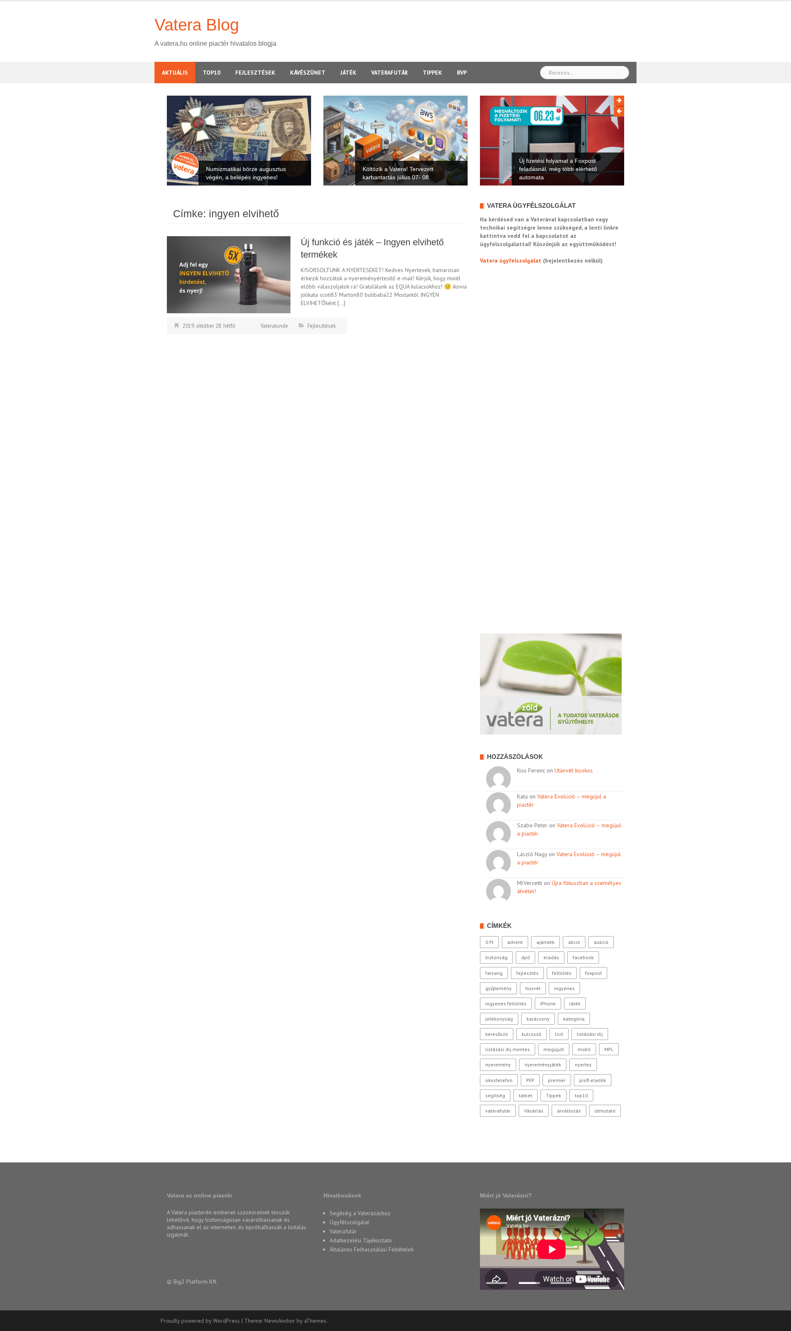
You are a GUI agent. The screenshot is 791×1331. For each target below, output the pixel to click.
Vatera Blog (196, 25)
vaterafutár (497, 1111)
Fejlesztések (255, 72)
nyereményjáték (542, 1064)
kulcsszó (531, 1034)
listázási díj (590, 1034)
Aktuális (175, 72)
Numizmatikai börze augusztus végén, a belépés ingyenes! (246, 173)
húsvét (533, 988)
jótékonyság (499, 1019)
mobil (584, 1049)
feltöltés (561, 973)
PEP (530, 1080)
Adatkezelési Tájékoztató (361, 1240)
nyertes (583, 1064)
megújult (553, 1049)
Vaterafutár (389, 72)
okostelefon (499, 1080)
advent (515, 942)
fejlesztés (527, 973)
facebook (583, 957)
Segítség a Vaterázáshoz (360, 1213)
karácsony (538, 1019)
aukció (601, 942)
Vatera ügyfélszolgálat (510, 260)
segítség (495, 1095)
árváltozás (569, 1111)
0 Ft (489, 942)
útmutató (604, 1111)
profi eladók (592, 1080)
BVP (462, 72)
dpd (525, 957)
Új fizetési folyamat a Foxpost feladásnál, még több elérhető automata (558, 169)
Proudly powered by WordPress (200, 1320)
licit (559, 1034)
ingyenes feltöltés (506, 1003)
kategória (574, 1019)
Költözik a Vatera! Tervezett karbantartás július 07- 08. (398, 173)
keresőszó (496, 1034)
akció (574, 942)
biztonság (496, 957)
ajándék (545, 942)
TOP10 (211, 72)
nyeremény (498, 1064)
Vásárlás (533, 1111)
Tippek (432, 72)
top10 (581, 1095)
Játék (348, 72)
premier (557, 1080)
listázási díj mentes (507, 1049)
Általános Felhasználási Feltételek (372, 1249)
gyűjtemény (498, 988)
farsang (494, 973)
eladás (551, 957)
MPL (608, 1049)
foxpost (593, 973)
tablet (525, 1095)
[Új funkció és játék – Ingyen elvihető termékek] (228, 274)
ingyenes (564, 988)
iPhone (548, 1003)
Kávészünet (307, 72)
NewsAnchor (279, 1320)
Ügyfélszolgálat (349, 1222)
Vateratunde (274, 325)
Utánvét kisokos (574, 770)
